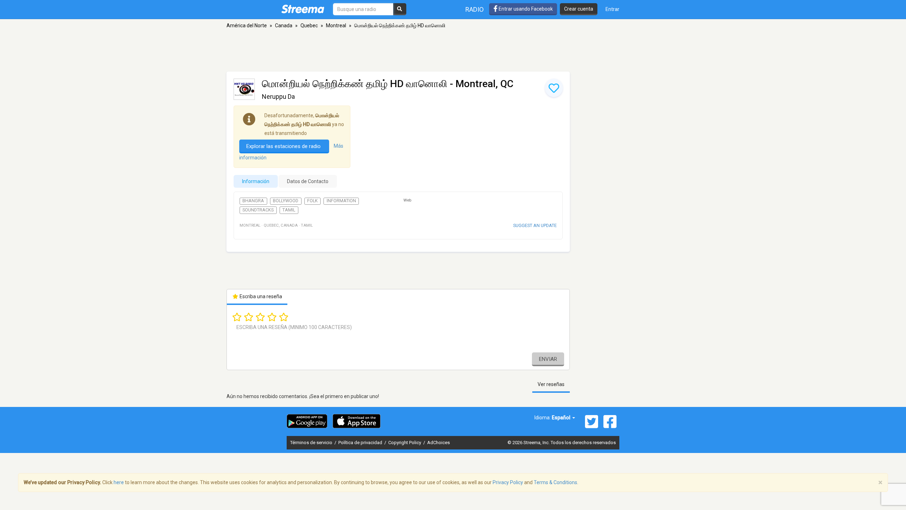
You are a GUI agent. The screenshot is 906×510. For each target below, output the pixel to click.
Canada (283, 25)
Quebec (309, 25)
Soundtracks (258, 210)
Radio (474, 9)
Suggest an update (535, 225)
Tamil (288, 210)
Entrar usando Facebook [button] (525, 9)
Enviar (548, 359)
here (119, 482)
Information (341, 200)
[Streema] (302, 9)
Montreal (336, 25)
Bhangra (253, 200)
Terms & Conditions (555, 482)
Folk (312, 200)
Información (255, 181)
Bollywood (285, 200)
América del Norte (246, 25)
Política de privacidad (360, 442)
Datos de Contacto (307, 181)
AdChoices (438, 442)
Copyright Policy (405, 442)
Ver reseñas (551, 384)
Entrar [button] (612, 9)
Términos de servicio (311, 442)
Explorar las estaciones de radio (284, 146)
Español (562, 417)
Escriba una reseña (260, 296)
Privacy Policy (508, 482)
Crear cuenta (578, 9)
